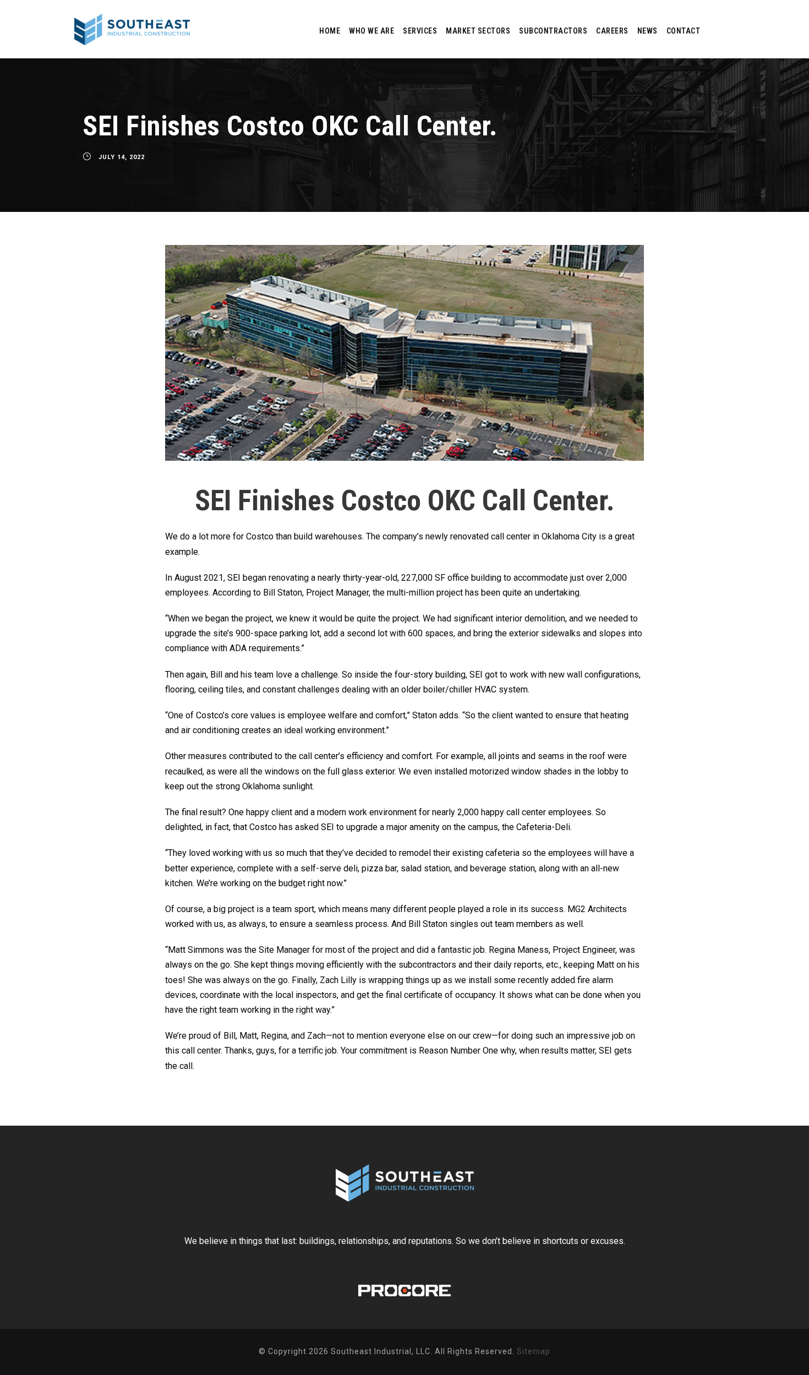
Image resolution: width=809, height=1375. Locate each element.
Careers (612, 30)
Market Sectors (478, 30)
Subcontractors (553, 30)
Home (329, 30)
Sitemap (533, 1351)
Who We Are (371, 30)
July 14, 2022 (122, 157)
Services (420, 30)
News (647, 30)
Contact (683, 30)
